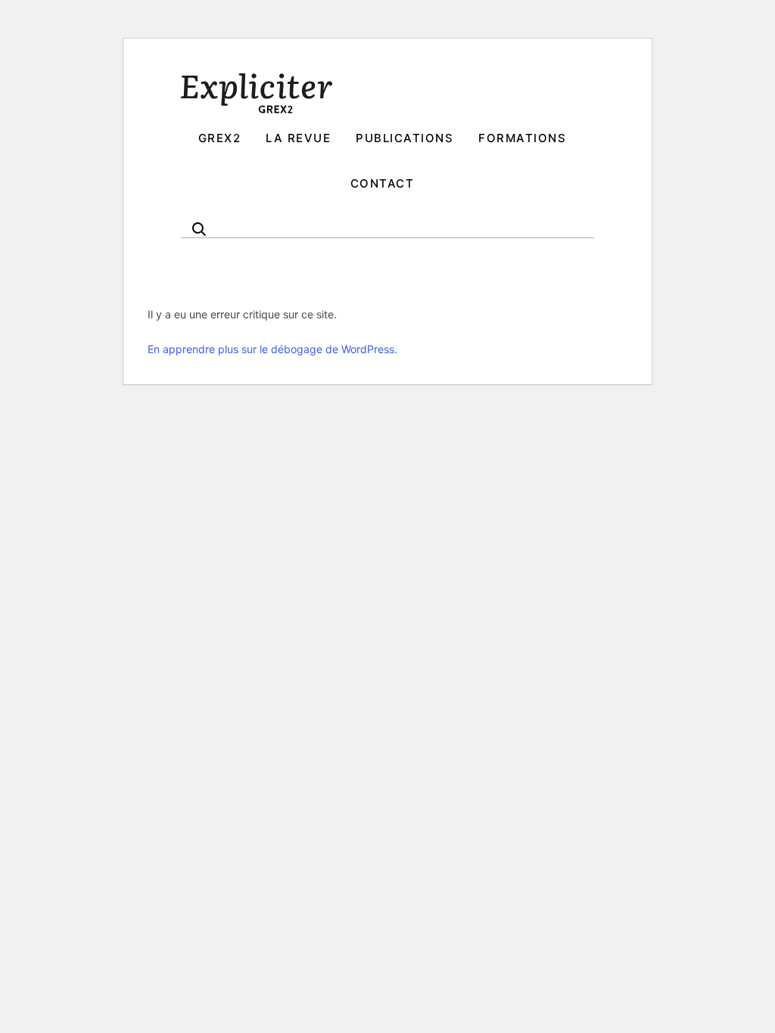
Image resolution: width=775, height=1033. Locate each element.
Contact (382, 183)
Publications (404, 138)
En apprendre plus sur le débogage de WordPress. (272, 349)
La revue (298, 138)
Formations (522, 138)
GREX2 (219, 138)
